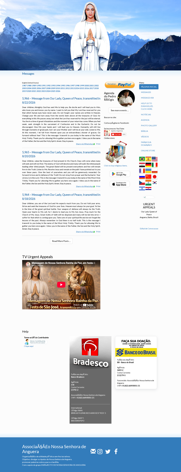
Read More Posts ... (61, 241)
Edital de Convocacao (149, 228)
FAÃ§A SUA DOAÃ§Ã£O (146, 143)
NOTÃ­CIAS (146, 114)
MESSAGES (146, 92)
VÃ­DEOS (145, 136)
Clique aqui (28, 346)
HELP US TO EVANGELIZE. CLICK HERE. (147, 106)
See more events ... (120, 110)
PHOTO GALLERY (149, 125)
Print (98, 144)
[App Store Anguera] (119, 184)
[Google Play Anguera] (119, 173)
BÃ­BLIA (144, 131)
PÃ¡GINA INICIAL (149, 87)
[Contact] (93, 453)
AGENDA (145, 120)
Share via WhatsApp (84, 144)
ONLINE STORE (148, 150)
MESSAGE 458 (147, 97)
